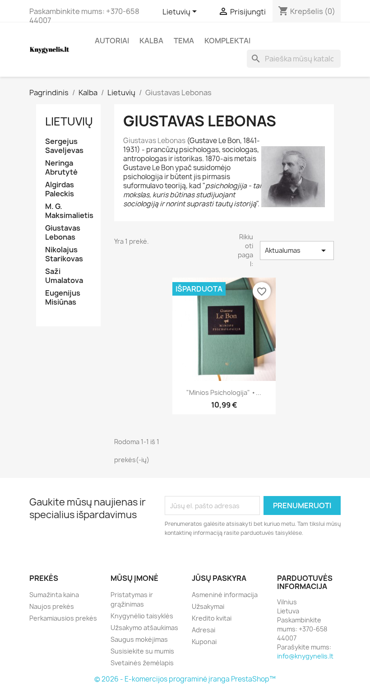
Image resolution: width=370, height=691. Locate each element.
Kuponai (204, 641)
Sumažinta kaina (54, 594)
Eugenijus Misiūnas (62, 297)
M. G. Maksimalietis (68, 211)
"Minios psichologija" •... (223, 392)
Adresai (203, 630)
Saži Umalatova (64, 276)
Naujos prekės (51, 606)
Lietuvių (69, 121)
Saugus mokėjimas (139, 639)
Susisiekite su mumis (142, 651)
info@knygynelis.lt (305, 656)
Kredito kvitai (211, 618)
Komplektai (227, 41)
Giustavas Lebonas (62, 232)
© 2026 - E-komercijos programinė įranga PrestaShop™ (185, 679)
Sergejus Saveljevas (64, 146)
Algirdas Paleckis (59, 189)
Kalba (151, 41)
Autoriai (112, 41)
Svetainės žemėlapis (142, 663)
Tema (184, 41)
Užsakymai (208, 606)
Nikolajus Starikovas (64, 254)
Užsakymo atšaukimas (144, 627)
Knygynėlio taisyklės (142, 616)
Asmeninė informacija (225, 594)
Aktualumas (297, 250)
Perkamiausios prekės (63, 618)
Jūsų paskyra (219, 578)
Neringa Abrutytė (61, 167)
